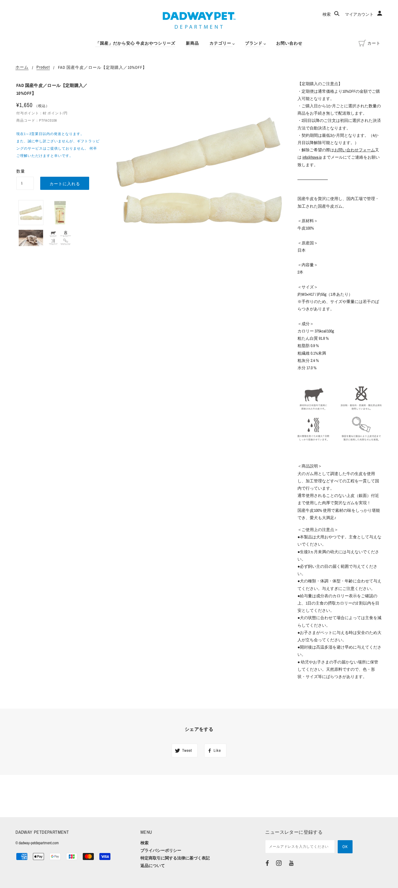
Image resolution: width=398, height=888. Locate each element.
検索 (327, 14)
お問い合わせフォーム (354, 150)
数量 (20, 171)
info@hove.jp (312, 157)
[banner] (199, 20)
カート (374, 43)
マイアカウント (359, 14)
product (43, 67)
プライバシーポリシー (160, 850)
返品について (152, 865)
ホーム (22, 67)
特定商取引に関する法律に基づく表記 (175, 858)
